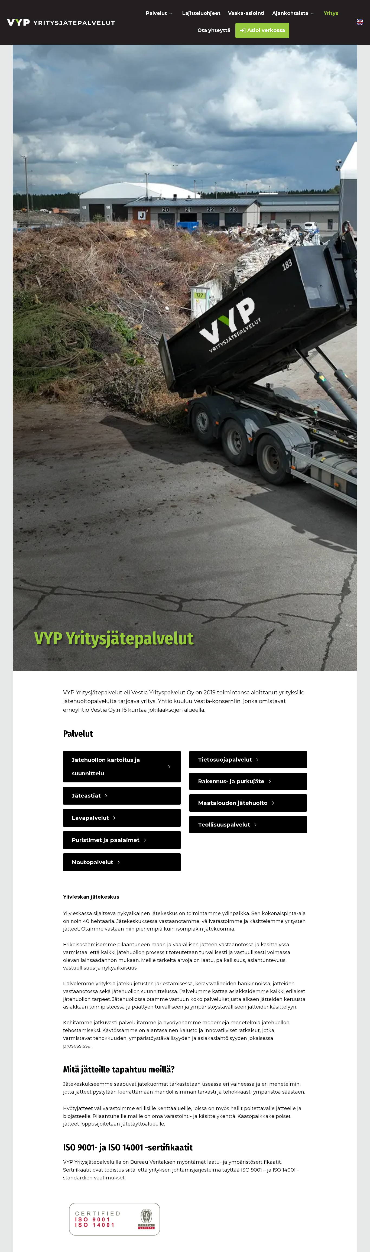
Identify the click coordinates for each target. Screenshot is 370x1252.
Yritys (331, 13)
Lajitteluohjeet (201, 13)
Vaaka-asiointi (246, 13)
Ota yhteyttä (213, 30)
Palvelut (156, 13)
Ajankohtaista (290, 13)
